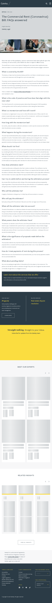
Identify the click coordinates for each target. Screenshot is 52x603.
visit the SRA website (13, 557)
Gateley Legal (6, 29)
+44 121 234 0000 (4, 411)
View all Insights (26, 542)
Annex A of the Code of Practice (22, 91)
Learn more (9, 315)
